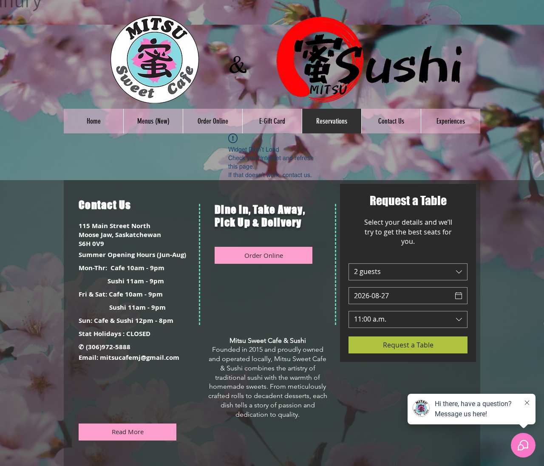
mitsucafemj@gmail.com (139, 357)
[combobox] (408, 271)
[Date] (458, 296)
